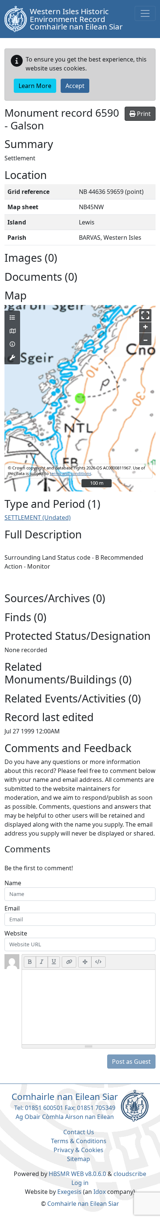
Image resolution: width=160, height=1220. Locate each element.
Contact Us (78, 1132)
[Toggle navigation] (145, 13)
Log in (80, 1183)
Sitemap (78, 1159)
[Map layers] (12, 317)
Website (15, 933)
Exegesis (69, 1192)
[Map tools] (12, 357)
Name (12, 883)
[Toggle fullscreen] (145, 315)
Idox (99, 1192)
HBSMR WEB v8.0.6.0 (78, 1174)
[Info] (12, 344)
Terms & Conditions (78, 1141)
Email (12, 908)
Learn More (35, 86)
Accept (74, 86)
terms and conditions (70, 473)
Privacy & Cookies (78, 1150)
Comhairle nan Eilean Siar (83, 1203)
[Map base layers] (12, 331)
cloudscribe (129, 1174)
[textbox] (88, 1007)
